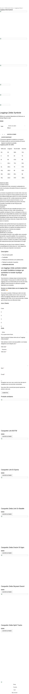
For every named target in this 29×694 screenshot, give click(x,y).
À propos (3, 654)
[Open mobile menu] (1, 1)
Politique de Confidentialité (6, 646)
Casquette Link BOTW (9, 431)
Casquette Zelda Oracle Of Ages (12, 547)
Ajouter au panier (11, 134)
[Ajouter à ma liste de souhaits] (2, 428)
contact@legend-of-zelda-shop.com (8, 670)
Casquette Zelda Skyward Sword (12, 586)
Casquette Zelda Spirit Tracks (11, 625)
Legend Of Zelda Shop (6, 667)
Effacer (9, 128)
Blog (2, 657)
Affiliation (3, 664)
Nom (2, 368)
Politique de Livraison (5, 642)
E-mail (3, 374)
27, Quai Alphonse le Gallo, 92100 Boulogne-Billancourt (13, 672)
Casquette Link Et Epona (10, 470)
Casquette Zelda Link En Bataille (12, 508)
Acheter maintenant (6, 137)
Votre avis (3, 351)
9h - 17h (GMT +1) (5, 677)
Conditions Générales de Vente (7, 639)
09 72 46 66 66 (4, 674)
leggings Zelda (4, 298)
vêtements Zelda (16, 300)
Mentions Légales (5, 648)
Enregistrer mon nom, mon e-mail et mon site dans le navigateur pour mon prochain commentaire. (13, 383)
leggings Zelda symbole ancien (8, 294)
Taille (2, 126)
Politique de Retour (5, 644)
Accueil (2, 8)
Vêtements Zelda (9, 8)
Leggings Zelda (18, 8)
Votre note (4, 346)
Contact (2, 661)
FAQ (2, 659)
